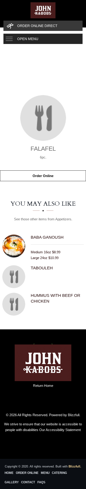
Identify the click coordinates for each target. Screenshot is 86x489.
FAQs (41, 482)
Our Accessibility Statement (60, 430)
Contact (28, 482)
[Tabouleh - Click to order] (15, 276)
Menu (45, 473)
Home (9, 473)
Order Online (43, 176)
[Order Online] (43, 118)
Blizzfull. (75, 466)
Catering (59, 473)
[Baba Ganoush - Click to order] (15, 246)
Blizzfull (73, 415)
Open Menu (27, 39)
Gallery (12, 482)
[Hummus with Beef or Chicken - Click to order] (15, 304)
